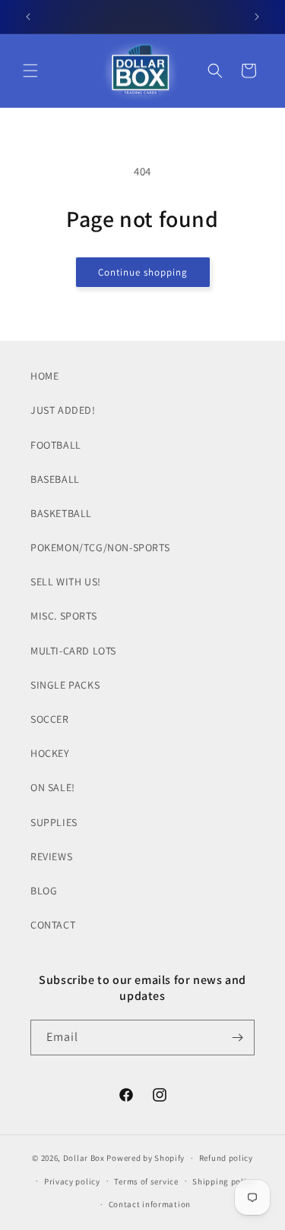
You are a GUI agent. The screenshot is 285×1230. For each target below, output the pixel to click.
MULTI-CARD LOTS (73, 651)
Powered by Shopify (145, 1158)
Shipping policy (223, 1181)
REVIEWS (51, 856)
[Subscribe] (237, 1037)
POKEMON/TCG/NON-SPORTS (99, 547)
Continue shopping (143, 272)
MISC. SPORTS (63, 616)
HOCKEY (50, 753)
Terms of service (146, 1181)
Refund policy (226, 1158)
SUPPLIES (54, 822)
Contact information (150, 1204)
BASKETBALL (61, 513)
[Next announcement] (257, 16)
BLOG (43, 890)
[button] (30, 70)
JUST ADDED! (63, 410)
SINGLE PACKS (65, 685)
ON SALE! (52, 787)
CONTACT (52, 925)
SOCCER (49, 719)
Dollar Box (84, 1158)
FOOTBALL (55, 445)
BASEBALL (55, 479)
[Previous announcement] (28, 16)
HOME (44, 376)
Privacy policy (72, 1181)
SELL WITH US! (65, 581)
